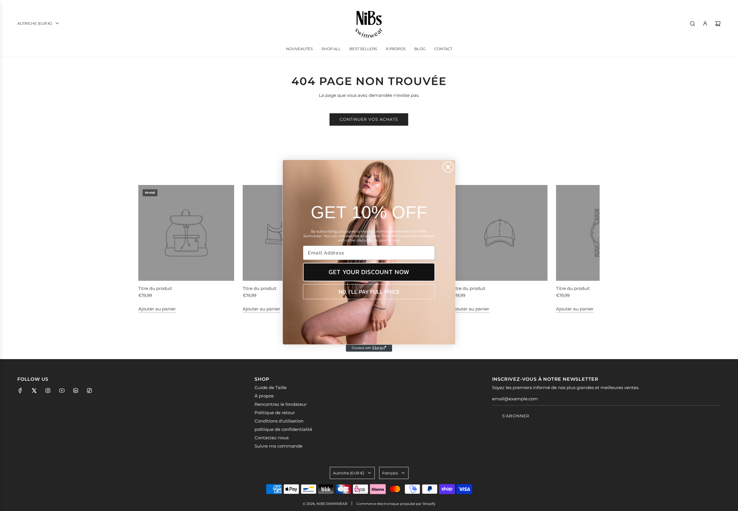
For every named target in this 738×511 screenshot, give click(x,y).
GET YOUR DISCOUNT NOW (369, 272)
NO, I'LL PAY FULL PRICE (369, 291)
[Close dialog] (448, 167)
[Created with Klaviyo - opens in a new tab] (369, 348)
